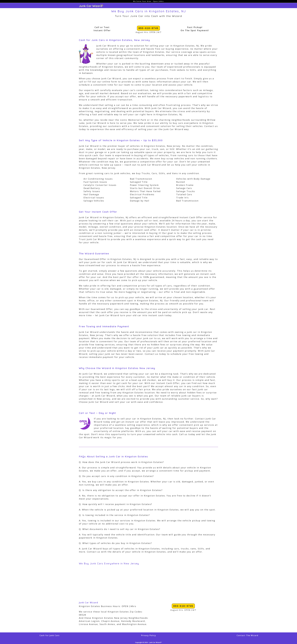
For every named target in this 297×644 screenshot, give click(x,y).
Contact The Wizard (247, 635)
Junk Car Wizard (88, 602)
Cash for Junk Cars (50, 635)
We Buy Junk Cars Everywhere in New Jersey (109, 563)
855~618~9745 (148, 28)
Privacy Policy (148, 635)
